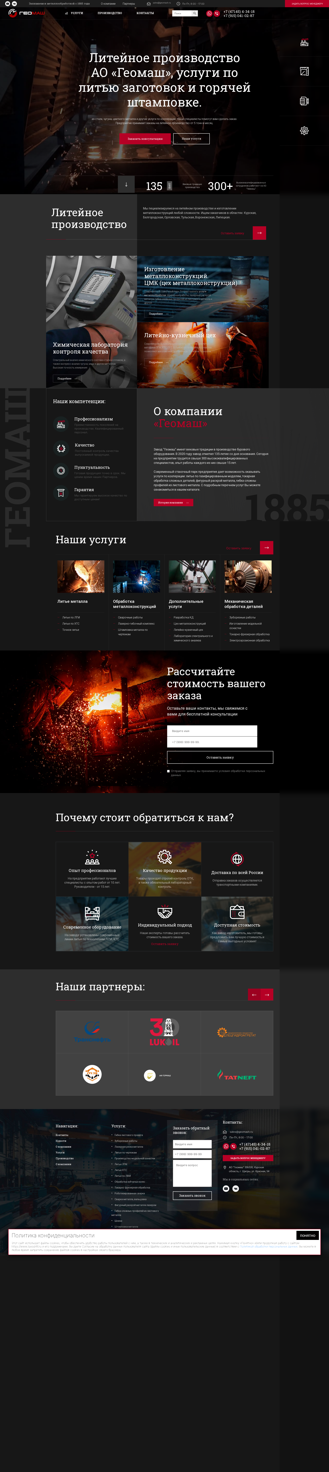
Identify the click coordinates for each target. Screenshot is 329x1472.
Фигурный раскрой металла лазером (135, 1205)
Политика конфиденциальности (149, 1246)
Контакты (145, 13)
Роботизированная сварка (130, 1193)
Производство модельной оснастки (135, 1158)
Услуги (76, 13)
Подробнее (64, 378)
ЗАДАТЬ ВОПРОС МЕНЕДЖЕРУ (307, 3)
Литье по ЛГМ (71, 617)
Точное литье (70, 629)
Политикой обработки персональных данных (268, 1461)
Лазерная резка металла (129, 1146)
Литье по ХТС (70, 623)
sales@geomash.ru (162, 2)
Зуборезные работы (242, 617)
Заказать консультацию (145, 138)
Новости (61, 1140)
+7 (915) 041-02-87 (238, 15)
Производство (110, 13)
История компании (170, 502)
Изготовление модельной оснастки (245, 626)
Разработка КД (184, 617)
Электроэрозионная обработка (249, 640)
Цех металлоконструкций (190, 623)
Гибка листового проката (129, 1135)
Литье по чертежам (126, 1152)
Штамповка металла (126, 1226)
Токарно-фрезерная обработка (249, 634)
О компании (108, 3)
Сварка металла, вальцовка (131, 1199)
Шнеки (118, 1220)
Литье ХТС (121, 1170)
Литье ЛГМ (121, 1164)
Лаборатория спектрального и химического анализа (193, 638)
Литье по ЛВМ (123, 1176)
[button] (254, 995)
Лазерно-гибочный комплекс (136, 623)
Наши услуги (191, 138)
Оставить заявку (165, 944)
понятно (307, 1450)
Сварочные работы (130, 617)
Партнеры (129, 3)
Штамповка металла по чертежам (133, 632)
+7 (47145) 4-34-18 (239, 11)
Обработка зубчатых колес (130, 1181)
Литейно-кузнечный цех (188, 629)
